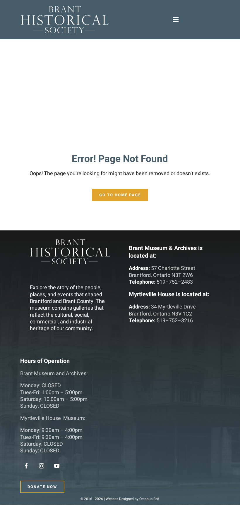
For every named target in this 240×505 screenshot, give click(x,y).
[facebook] (26, 466)
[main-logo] (65, 8)
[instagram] (41, 466)
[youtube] (57, 466)
